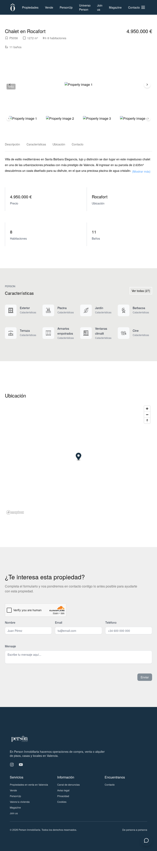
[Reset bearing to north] (147, 420)
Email (58, 622)
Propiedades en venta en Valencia (29, 784)
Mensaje (10, 646)
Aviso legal (63, 790)
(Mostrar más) (141, 171)
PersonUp (66, 7)
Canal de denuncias (68, 784)
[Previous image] (9, 118)
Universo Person (85, 7)
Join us (99, 7)
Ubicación (59, 144)
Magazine (115, 7)
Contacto (134, 7)
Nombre (10, 622)
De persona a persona (134, 829)
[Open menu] (143, 7)
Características (36, 144)
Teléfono (111, 622)
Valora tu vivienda (20, 801)
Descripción (12, 144)
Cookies (61, 801)
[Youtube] (21, 765)
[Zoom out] (147, 415)
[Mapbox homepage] (15, 512)
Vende (49, 7)
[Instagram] (12, 765)
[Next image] (147, 84)
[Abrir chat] (146, 840)
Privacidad (63, 796)
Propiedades (30, 7)
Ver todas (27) (141, 291)
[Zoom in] (147, 409)
